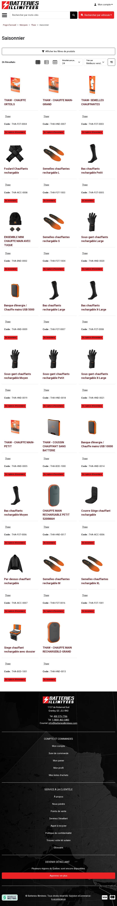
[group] (96, 15)
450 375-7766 (60, 716)
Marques (24, 25)
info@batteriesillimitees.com (63, 723)
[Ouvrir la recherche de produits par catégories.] (96, 15)
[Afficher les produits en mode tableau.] (55, 62)
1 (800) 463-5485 (60, 719)
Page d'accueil (9, 25)
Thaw (33, 25)
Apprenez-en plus (58, 875)
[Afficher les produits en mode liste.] (46, 62)
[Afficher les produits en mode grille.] (38, 62)
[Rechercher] (73, 15)
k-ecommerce (58, 899)
